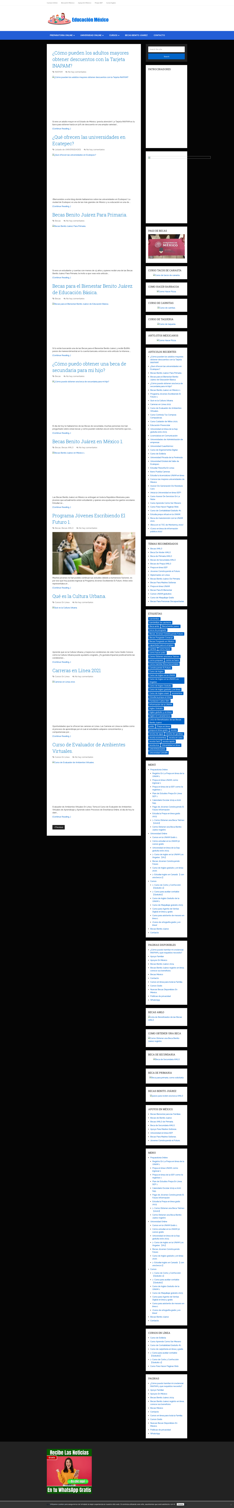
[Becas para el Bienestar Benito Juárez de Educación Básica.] (93, 324)
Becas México (156, 974)
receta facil (154, 741)
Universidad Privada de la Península (166, 457)
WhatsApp (155, 1000)
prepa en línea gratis (158, 730)
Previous (59, 827)
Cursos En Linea (62, 602)
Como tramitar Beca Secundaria (163, 664)
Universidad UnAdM (158, 753)
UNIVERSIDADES (157, 749)
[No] (231, 1504)
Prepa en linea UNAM (160, 586)
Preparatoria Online (61, 35)
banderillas (154, 619)
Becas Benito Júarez (136, 35)
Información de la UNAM (160, 704)
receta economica (157, 737)
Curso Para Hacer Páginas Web (164, 507)
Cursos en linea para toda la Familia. (166, 982)
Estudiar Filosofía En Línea (162, 468)
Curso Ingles (111, 3)
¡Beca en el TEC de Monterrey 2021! (166, 525)
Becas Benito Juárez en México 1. (87, 441)
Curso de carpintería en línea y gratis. (166, 1349)
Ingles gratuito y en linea (160, 712)
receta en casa (175, 737)
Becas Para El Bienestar (161, 590)
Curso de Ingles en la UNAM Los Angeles (164, 680)
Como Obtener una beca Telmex (164, 656)
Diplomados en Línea (160, 575)
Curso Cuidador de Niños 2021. (164, 421)
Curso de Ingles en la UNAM (162, 675)
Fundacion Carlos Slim (159, 701)
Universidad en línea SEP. (161, 1133)
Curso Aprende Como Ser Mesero (165, 503)
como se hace (172, 660)
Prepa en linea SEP (159, 567)
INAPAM (59, 72)
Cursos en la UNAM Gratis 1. (164, 837)
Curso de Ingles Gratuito (160, 686)
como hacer (164, 649)
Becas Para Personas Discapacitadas (167, 601)
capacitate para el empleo (161, 645)
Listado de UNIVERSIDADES (68, 149)
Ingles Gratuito (156, 708)
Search (166, 56)
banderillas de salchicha (160, 622)
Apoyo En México (84, 3)
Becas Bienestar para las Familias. (165, 1114)
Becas (58, 221)
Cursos (113, 35)
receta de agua (156, 734)
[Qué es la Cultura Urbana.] (93, 627)
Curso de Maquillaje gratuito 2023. (167, 905)
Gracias (180, 1504)
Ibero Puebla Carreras (160, 472)
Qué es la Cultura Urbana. (79, 596)
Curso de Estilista (158, 454)
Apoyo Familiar (157, 956)
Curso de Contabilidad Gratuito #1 (165, 510)
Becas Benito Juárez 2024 (162, 964)
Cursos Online (52, 3)
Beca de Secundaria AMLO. (162, 1125)
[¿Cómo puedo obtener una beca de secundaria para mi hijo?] (93, 401)
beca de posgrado (157, 630)
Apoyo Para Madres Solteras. (163, 1129)
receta (174, 730)
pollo (151, 726)
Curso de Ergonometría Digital (164, 450)
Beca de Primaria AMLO (161, 556)
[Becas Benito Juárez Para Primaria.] (93, 246)
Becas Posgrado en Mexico (161, 641)
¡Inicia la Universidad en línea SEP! (165, 492)
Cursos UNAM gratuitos (160, 594)
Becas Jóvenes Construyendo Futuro (166, 634)
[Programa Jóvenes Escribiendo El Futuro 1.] (93, 553)
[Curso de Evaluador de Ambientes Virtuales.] (93, 782)
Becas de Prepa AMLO (160, 564)
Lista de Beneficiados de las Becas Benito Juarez (165, 721)
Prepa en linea (163, 726)
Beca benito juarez (170, 626)
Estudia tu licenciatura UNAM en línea (167, 475)
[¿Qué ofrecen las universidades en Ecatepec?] (93, 175)
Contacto (159, 35)
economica (177, 693)
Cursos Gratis (156, 986)
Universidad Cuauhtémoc (161, 446)
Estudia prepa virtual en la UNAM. (165, 514)
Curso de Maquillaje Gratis (162, 597)
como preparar (156, 660)
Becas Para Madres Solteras (163, 582)
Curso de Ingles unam (159, 693)
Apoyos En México (158, 960)
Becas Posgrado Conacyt (161, 637)
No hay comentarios (77, 72)
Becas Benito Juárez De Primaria (165, 579)
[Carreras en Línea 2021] (93, 701)
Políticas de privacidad (160, 996)
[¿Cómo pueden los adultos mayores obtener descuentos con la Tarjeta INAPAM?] (93, 97)
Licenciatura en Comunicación (164, 436)
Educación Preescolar (160, 425)
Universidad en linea (171, 745)
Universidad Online (91, 35)
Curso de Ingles (156, 671)
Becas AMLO (67, 447)
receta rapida (169, 741)
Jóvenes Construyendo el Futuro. (165, 571)
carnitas (152, 649)
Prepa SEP (98, 3)
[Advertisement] (166, 109)
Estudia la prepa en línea (160, 697)
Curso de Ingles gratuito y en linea (164, 689)
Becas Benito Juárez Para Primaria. (89, 215)
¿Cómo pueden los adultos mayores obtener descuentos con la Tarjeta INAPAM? (90, 59)
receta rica (154, 745)
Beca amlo (154, 626)
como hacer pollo (157, 653)
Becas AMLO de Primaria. (161, 1121)
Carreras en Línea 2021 (76, 670)
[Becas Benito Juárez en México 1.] (93, 472)
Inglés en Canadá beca (159, 716)
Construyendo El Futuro (160, 668)
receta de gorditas (174, 734)
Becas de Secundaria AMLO (163, 560)
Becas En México (67, 3)
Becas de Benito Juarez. (161, 1118)
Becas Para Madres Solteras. (163, 1137)
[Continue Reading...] (61, 129)
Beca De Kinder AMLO (160, 552)
